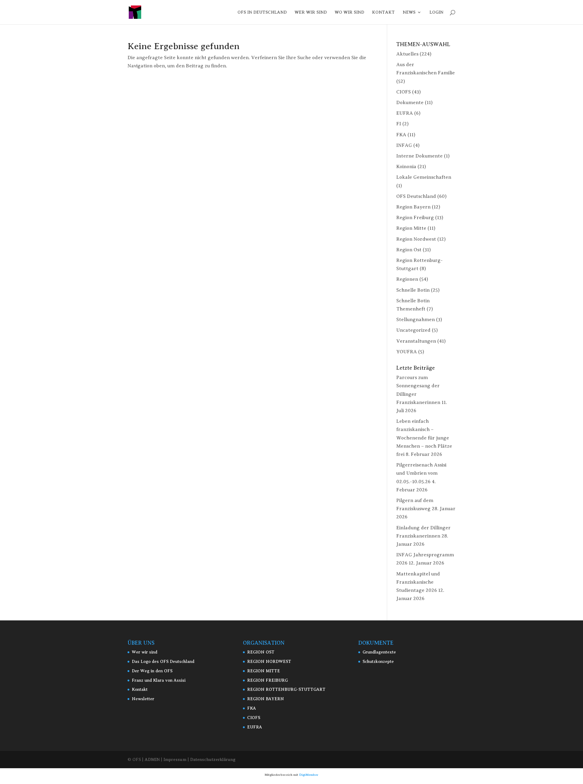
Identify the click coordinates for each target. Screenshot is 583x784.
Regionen (407, 279)
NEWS (409, 12)
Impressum (174, 759)
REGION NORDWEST (269, 661)
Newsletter (143, 699)
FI (398, 124)
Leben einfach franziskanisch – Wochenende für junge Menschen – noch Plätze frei (424, 438)
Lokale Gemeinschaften (423, 177)
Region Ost (408, 250)
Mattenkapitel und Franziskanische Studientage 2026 (418, 582)
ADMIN (152, 759)
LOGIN (436, 12)
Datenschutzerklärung (212, 759)
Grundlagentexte (379, 652)
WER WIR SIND (311, 12)
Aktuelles (407, 54)
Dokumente (410, 102)
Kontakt (140, 689)
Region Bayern (413, 207)
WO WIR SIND (349, 12)
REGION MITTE (263, 671)
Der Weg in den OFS (152, 671)
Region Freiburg (415, 217)
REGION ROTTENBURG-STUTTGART (286, 689)
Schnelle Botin (413, 290)
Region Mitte (411, 228)
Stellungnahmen (415, 319)
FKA (401, 134)
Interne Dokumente (419, 156)
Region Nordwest (416, 239)
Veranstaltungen (416, 341)
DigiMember (309, 775)
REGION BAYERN (265, 699)
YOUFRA (406, 352)
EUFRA (404, 113)
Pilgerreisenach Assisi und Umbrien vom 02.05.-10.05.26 (421, 473)
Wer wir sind (144, 652)
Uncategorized (413, 330)
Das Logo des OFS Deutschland (163, 661)
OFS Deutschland (416, 196)
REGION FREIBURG (267, 680)
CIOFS (403, 92)
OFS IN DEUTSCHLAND (262, 12)
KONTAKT (383, 12)
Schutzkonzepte (378, 661)
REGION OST (260, 652)
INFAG (404, 145)
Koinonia (406, 166)
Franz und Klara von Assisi (159, 680)
